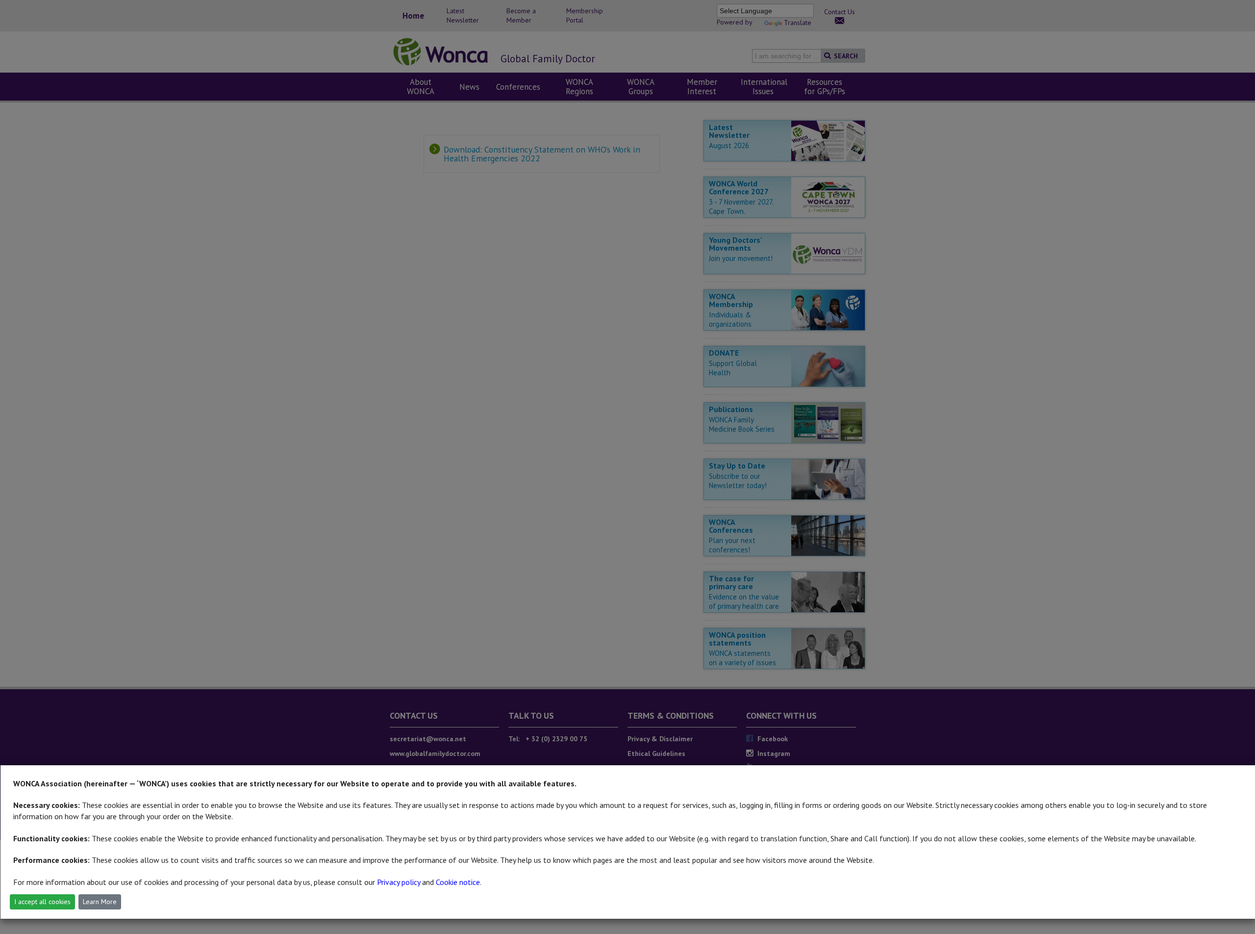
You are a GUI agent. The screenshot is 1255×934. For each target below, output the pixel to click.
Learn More (100, 901)
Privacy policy (398, 882)
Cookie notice (458, 882)
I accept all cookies (42, 901)
